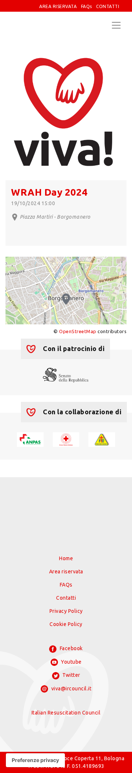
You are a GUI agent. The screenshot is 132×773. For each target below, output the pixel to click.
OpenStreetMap (77, 331)
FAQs (86, 6)
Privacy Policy (66, 611)
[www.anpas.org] (30, 439)
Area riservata (66, 571)
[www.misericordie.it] (102, 439)
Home (66, 558)
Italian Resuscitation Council (66, 713)
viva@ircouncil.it (70, 688)
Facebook (70, 648)
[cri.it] (66, 439)
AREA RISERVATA (58, 6)
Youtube (71, 662)
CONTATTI (107, 6)
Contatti (66, 598)
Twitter (70, 675)
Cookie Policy (66, 624)
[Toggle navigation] (116, 25)
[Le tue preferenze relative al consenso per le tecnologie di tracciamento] (35, 760)
